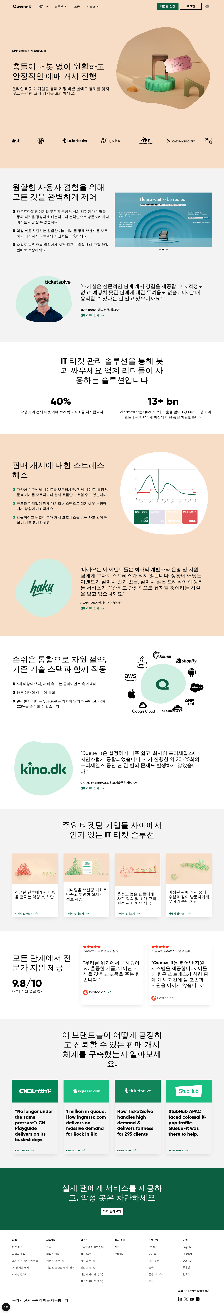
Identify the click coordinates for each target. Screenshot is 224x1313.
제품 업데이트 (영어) (91, 1281)
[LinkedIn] (180, 1299)
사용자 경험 (18, 1253)
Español (187, 1253)
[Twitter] (186, 1299)
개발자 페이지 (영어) (91, 1274)
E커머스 (153, 1247)
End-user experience (87, 885)
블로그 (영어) (87, 1267)
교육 (151, 1267)
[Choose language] (207, 6)
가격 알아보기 (112, 1211)
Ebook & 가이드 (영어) (93, 1247)
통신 (151, 1281)
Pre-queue (189, 885)
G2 (108, 992)
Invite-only (138, 885)
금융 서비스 (155, 1274)
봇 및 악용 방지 (20, 1267)
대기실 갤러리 (20, 1274)
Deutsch (187, 1260)
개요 (117, 1247)
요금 (77, 6)
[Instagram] (197, 1299)
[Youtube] (192, 1299)
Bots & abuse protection (35, 885)
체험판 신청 (167, 6)
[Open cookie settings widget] (6, 1307)
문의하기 (119, 1253)
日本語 (186, 1267)
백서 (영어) (86, 1253)
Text (35, 1117)
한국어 (186, 1274)
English (187, 1247)
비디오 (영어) (87, 1260)
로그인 (190, 6)
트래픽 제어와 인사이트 (25, 1260)
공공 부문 (154, 1260)
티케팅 (152, 1253)
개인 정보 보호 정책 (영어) (60, 1267)
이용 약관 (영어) (55, 1260)
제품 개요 (17, 1247)
